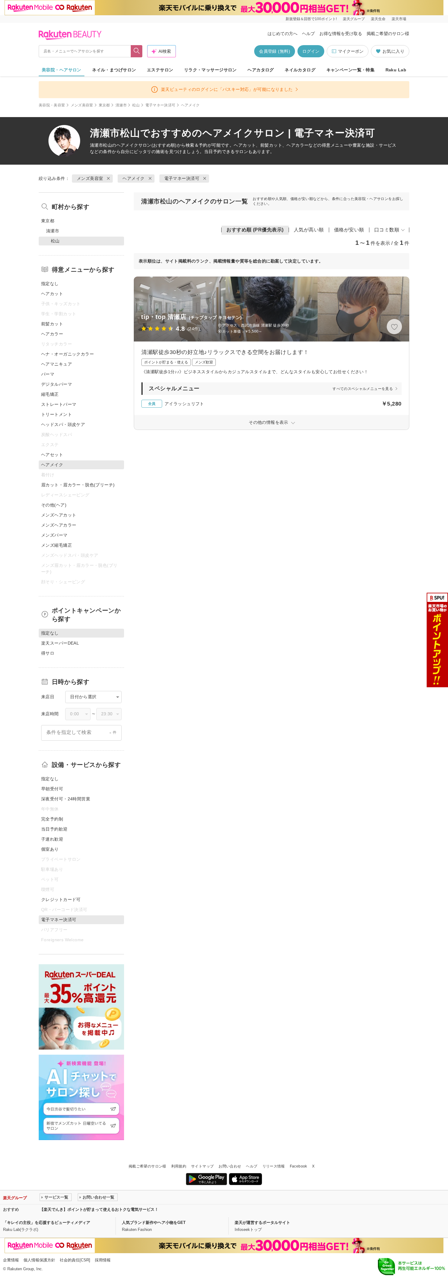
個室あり (50, 849)
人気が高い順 (309, 229)
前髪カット (52, 323)
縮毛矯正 (50, 394)
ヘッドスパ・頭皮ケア (63, 424)
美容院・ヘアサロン (61, 69)
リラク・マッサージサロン (210, 69)
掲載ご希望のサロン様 (388, 33)
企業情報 (11, 1260)
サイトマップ (202, 1166)
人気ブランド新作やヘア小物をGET (154, 1222)
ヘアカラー (52, 333)
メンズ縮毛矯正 (56, 545)
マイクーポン (351, 51)
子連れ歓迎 (52, 839)
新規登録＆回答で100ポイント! (311, 19)
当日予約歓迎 (54, 829)
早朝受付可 (52, 788)
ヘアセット (52, 454)
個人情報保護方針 (39, 1260)
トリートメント (56, 414)
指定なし (50, 283)
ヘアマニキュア (56, 364)
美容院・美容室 (52, 105)
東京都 (104, 105)
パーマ (47, 374)
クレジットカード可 (61, 899)
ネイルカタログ (300, 69)
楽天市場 (399, 19)
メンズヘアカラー (58, 525)
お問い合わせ (230, 1166)
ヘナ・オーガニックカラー (67, 354)
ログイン (310, 51)
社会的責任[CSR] (75, 1260)
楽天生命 (378, 19)
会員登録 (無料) (274, 51)
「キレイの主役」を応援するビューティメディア (46, 1222)
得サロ (47, 653)
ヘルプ (308, 33)
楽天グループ (354, 19)
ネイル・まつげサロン (114, 69)
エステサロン (160, 69)
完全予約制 (52, 819)
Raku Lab (396, 69)
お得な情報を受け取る (340, 33)
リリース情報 (273, 1166)
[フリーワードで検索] (137, 51)
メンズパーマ (54, 535)
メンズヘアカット (58, 515)
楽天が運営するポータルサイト (262, 1222)
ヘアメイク (127, 145)
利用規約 (178, 1166)
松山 (136, 105)
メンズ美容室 (82, 105)
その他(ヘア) (53, 504)
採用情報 (103, 1260)
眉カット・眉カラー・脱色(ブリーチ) (78, 484)
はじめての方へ (282, 33)
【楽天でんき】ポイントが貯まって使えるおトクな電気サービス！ (99, 1209)
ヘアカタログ (260, 69)
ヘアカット (52, 293)
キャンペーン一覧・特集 (350, 69)
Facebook (298, 1166)
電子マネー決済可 (160, 105)
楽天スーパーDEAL (60, 643)
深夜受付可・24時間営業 (65, 798)
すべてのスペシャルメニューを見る (362, 389)
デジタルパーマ (56, 384)
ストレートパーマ (58, 404)
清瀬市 (121, 105)
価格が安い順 (349, 229)
